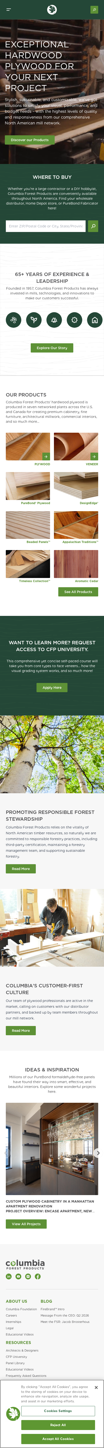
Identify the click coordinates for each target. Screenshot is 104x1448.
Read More (21, 869)
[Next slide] (98, 1153)
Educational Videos (20, 1334)
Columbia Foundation (21, 1309)
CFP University (16, 1357)
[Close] (96, 1387)
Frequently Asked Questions (26, 1376)
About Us (16, 1301)
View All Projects (26, 1224)
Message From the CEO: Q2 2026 (65, 1315)
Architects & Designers (22, 1350)
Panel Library (15, 1363)
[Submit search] (93, 226)
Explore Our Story (52, 348)
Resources (18, 1342)
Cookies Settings (58, 1411)
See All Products (78, 592)
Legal (10, 1328)
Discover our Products (30, 140)
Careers (11, 1315)
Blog (46, 1301)
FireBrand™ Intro (53, 1309)
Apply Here (52, 688)
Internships (13, 1322)
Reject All (58, 1425)
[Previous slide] (6, 1153)
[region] (52, 1414)
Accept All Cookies (58, 1439)
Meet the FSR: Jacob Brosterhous (65, 1322)
